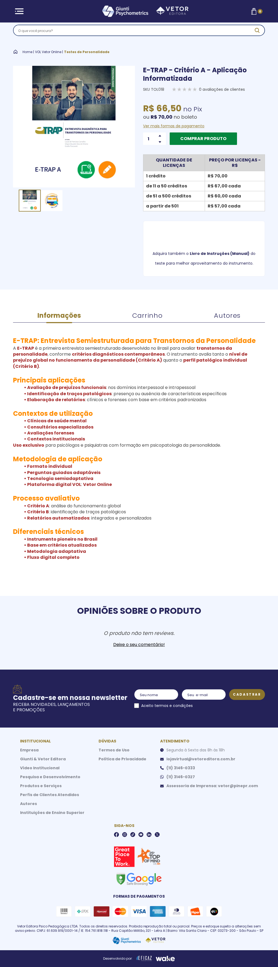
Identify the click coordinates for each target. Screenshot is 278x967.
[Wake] (165, 958)
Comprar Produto (203, 138)
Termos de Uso (114, 750)
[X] (157, 834)
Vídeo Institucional (39, 767)
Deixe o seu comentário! (139, 644)
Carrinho (147, 315)
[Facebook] (116, 834)
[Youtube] (140, 834)
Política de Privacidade (122, 759)
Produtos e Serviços (41, 785)
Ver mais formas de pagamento (173, 126)
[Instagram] (124, 834)
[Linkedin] (149, 834)
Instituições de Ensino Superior (52, 812)
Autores (227, 315)
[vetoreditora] (138, 11)
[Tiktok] (132, 834)
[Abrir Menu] (19, 11)
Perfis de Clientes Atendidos (49, 794)
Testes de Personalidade (86, 52)
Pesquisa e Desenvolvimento (50, 776)
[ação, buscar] (257, 30)
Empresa (29, 750)
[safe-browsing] (138, 878)
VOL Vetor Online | (49, 52)
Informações (59, 315)
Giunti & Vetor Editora (43, 759)
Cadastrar (247, 694)
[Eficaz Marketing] (144, 958)
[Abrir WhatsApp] (264, 953)
